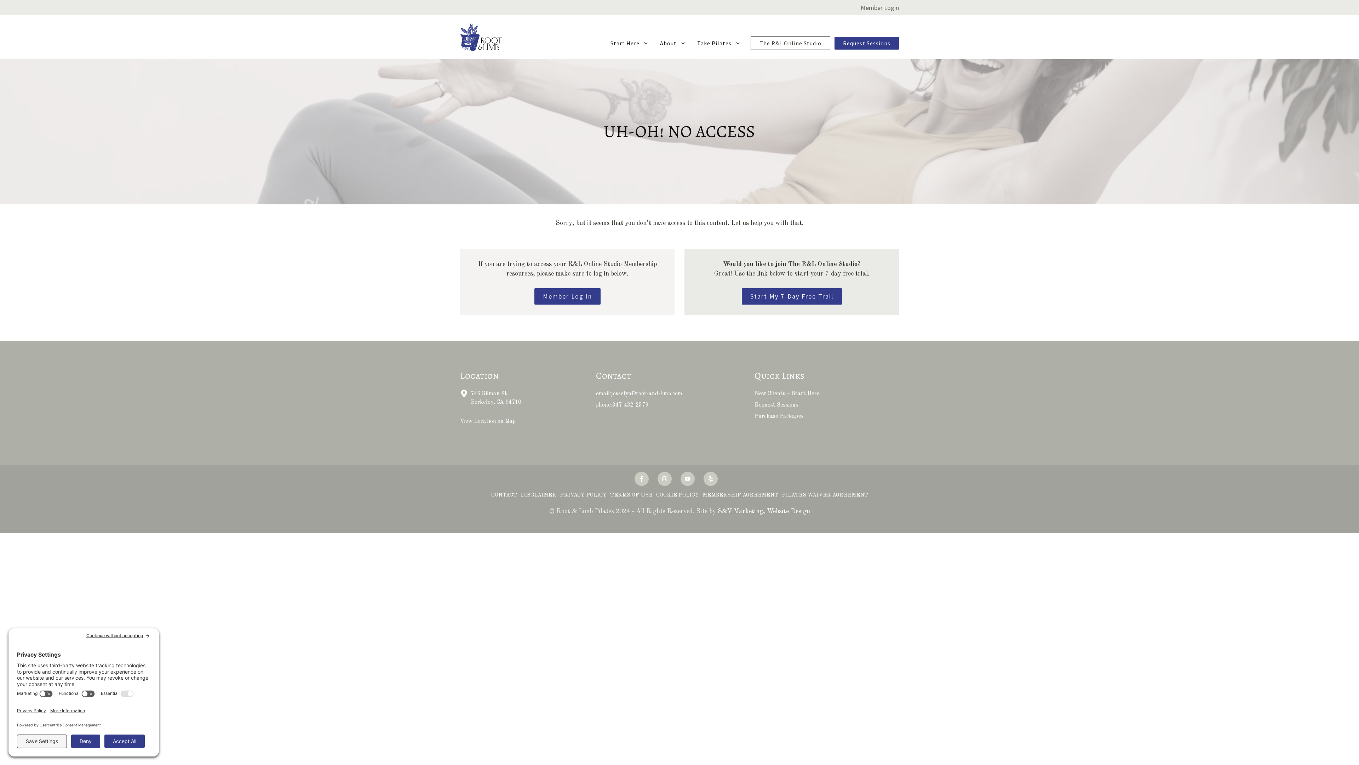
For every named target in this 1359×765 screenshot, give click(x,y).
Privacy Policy (583, 495)
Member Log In (567, 296)
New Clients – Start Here (787, 394)
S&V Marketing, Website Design (764, 511)
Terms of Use (631, 495)
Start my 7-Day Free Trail (791, 296)
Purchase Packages (779, 416)
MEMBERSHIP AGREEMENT (740, 495)
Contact (504, 495)
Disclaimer (538, 495)
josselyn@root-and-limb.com (646, 394)
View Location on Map (488, 421)
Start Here (625, 43)
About (668, 43)
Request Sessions (866, 43)
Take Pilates (714, 43)
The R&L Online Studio (790, 43)
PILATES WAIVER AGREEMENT (825, 495)
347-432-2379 (630, 405)
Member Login (880, 8)
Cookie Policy (677, 495)
